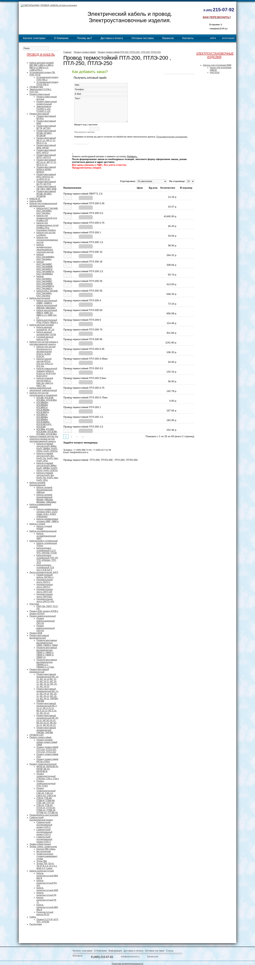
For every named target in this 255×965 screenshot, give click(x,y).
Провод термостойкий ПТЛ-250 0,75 (83, 387)
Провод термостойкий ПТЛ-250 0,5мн (84, 378)
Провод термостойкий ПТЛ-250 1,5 (83, 417)
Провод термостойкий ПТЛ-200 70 (82, 329)
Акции (196, 44)
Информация (115, 951)
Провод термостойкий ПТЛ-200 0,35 (83, 203)
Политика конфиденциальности (127, 963)
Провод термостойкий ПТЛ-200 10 (82, 251)
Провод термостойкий (85, 52)
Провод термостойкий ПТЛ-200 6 (82, 319)
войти (213, 38)
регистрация (228, 38)
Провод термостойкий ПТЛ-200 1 (82, 232)
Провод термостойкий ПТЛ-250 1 (82, 407)
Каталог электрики (34, 38)
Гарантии (218, 44)
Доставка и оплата (112, 38)
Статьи (169, 951)
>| (82, 437)
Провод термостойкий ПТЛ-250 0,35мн (85, 358)
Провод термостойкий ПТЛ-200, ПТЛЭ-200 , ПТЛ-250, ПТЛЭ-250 (129, 52)
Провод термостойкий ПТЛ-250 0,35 (83, 349)
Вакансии (168, 38)
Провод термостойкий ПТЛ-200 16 (82, 261)
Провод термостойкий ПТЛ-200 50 (82, 310)
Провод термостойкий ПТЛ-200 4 (82, 300)
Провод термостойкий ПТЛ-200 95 (82, 339)
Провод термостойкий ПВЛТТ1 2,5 (83, 193)
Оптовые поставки (142, 38)
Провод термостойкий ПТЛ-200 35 (82, 290)
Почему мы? (84, 38)
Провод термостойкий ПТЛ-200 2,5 (83, 271)
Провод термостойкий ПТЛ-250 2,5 (83, 426)
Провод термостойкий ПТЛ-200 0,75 (83, 222)
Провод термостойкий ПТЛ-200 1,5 (83, 242)
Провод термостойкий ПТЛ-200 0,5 (83, 213)
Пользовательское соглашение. (172, 137)
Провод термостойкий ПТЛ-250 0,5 (83, 368)
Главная (67, 52)
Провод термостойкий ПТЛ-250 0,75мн (85, 397)
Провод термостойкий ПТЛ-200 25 (82, 281)
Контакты (188, 38)
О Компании (61, 38)
